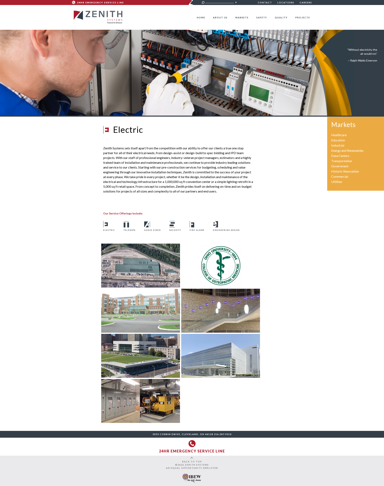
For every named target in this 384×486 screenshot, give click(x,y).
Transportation (341, 161)
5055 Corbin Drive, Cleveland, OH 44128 (183, 434)
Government (339, 166)
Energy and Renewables (347, 150)
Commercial (339, 176)
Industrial (337, 145)
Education (338, 140)
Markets (242, 17)
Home (201, 17)
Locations (285, 2)
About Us (220, 17)
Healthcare (339, 135)
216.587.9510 (223, 434)
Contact (265, 2)
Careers (306, 2)
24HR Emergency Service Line (100, 2)
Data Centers (340, 156)
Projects (302, 17)
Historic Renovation (345, 171)
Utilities (336, 181)
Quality (281, 17)
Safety (261, 17)
